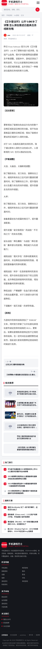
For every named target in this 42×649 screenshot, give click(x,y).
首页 (3, 15)
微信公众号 (7, 619)
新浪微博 (6, 623)
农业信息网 (13, 635)
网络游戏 (4, 571)
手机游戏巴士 (19, 640)
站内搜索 (4, 600)
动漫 (3, 574)
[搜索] (38, 10)
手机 (23, 578)
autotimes (23, 635)
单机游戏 (25, 581)
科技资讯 (4, 584)
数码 (23, 571)
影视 (23, 574)
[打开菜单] (38, 2)
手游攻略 (4, 607)
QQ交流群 (6, 626)
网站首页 (4, 597)
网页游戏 (25, 568)
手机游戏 (9, 15)
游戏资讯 (4, 581)
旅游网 (38, 635)
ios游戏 (16, 15)
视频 (3, 578)
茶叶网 (31, 635)
